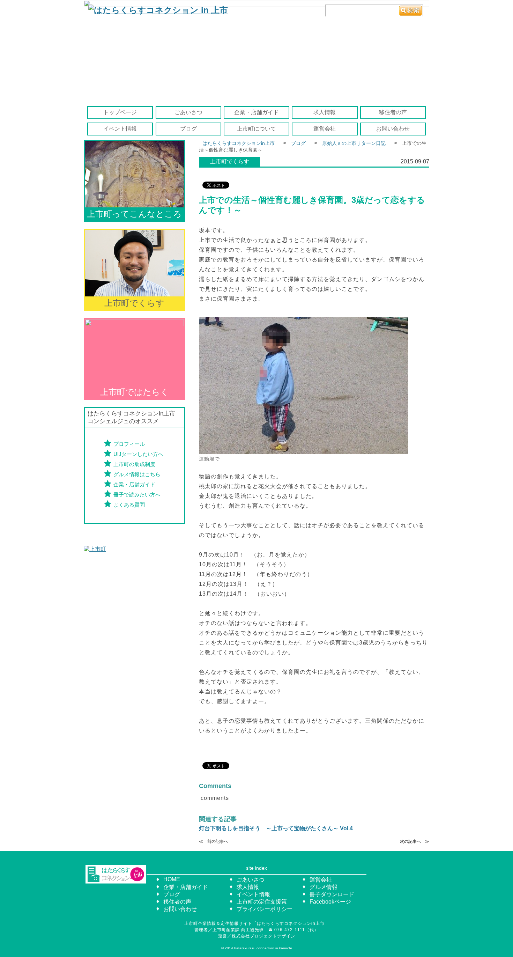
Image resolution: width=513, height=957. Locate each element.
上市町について (256, 129)
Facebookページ (330, 902)
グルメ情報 (323, 887)
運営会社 (324, 129)
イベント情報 (120, 129)
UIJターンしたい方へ (138, 454)
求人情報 (324, 112)
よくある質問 (129, 505)
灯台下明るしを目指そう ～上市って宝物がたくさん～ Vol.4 (276, 828)
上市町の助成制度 (134, 464)
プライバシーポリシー (264, 909)
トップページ (120, 112)
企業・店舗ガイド (256, 112)
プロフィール (129, 444)
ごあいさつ (188, 112)
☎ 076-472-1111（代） (295, 929)
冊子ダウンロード (332, 894)
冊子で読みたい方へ (137, 495)
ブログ (188, 129)
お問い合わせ (393, 129)
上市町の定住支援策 (262, 902)
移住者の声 (393, 112)
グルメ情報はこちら (137, 474)
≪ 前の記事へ (213, 841)
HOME (171, 879)
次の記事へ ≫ (414, 841)
